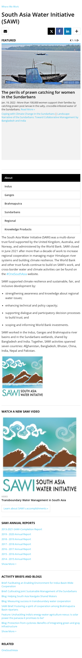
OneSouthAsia (10, 650)
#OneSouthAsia (16, 274)
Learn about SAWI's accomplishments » (26, 508)
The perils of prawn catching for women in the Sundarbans (38, 94)
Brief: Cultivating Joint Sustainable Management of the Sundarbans (39, 591)
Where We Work (10, 6)
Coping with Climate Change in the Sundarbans (28, 113)
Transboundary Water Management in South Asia (34, 500)
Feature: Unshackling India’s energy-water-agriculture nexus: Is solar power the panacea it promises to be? (40, 616)
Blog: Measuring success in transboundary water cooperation (36, 601)
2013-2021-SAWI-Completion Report (22, 529)
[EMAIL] (5, 31)
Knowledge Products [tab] (18, 229)
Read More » (28, 109)
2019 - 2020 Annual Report (16, 534)
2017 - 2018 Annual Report (16, 544)
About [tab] (9, 178)
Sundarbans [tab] (12, 212)
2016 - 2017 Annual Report (16, 549)
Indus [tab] (8, 186)
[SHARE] (59, 31)
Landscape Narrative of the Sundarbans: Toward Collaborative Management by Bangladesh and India (40, 117)
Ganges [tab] (9, 195)
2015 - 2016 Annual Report (16, 554)
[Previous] (70, 40)
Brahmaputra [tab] (13, 203)
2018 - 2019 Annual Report (16, 539)
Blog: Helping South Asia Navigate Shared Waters (29, 596)
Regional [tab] (10, 221)
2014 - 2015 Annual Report (16, 559)
